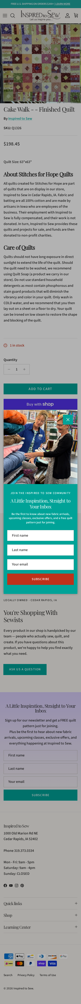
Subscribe (40, 579)
